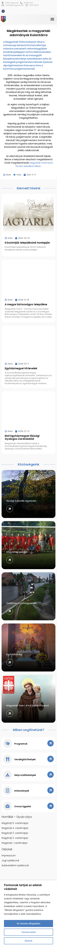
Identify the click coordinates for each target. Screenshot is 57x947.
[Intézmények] (7, 790)
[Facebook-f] (3, 11)
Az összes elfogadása (28, 923)
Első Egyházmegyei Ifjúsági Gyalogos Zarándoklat (22, 437)
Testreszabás (28, 932)
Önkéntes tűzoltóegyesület (21, 603)
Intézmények (21, 790)
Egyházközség (14, 654)
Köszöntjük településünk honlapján (27, 243)
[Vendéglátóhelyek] (7, 759)
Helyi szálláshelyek (25, 775)
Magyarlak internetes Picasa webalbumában (34, 164)
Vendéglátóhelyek (25, 759)
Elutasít (28, 940)
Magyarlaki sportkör (17, 552)
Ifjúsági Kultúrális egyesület (21, 500)
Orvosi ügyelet (22, 806)
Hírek (18, 174)
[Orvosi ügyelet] (7, 806)
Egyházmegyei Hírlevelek (21, 368)
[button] (52, 19)
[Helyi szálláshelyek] (7, 774)
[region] (28, 913)
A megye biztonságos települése (26, 304)
